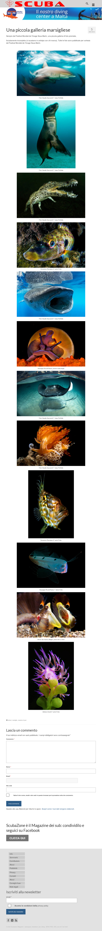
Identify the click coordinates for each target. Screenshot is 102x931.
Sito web (9, 786)
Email (8, 776)
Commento (10, 739)
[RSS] (16, 920)
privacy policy (43, 905)
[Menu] (93, 5)
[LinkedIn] (12, 920)
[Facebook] (8, 920)
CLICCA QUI (17, 838)
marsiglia (14, 720)
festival (9, 720)
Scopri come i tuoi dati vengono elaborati (58, 809)
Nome (8, 767)
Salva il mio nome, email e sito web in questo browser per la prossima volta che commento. (43, 795)
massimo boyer (22, 720)
